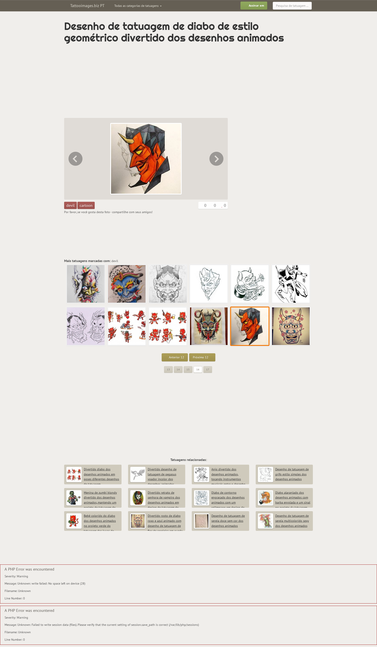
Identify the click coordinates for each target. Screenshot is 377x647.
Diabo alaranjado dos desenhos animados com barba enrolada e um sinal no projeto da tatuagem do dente (284, 502)
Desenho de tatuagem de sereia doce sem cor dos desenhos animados (228, 521)
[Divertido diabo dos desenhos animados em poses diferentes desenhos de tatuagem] (168, 326)
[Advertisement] (170, 80)
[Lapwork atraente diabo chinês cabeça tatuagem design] (168, 284)
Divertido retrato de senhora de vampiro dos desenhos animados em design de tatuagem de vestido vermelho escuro (155, 502)
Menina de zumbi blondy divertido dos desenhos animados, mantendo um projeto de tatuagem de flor (91, 502)
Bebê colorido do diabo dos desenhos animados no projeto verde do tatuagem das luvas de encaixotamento (91, 526)
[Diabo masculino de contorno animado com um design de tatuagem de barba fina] (209, 284)
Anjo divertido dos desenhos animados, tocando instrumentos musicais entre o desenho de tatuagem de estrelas (219, 479)
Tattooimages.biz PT (87, 5)
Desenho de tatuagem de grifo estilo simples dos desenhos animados (292, 474)
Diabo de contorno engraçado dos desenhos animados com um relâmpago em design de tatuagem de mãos (219, 502)
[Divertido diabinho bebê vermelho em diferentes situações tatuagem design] (127, 326)
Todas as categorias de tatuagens (136, 6)
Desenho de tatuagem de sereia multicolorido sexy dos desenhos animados (292, 521)
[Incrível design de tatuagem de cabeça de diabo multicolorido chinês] (86, 284)
